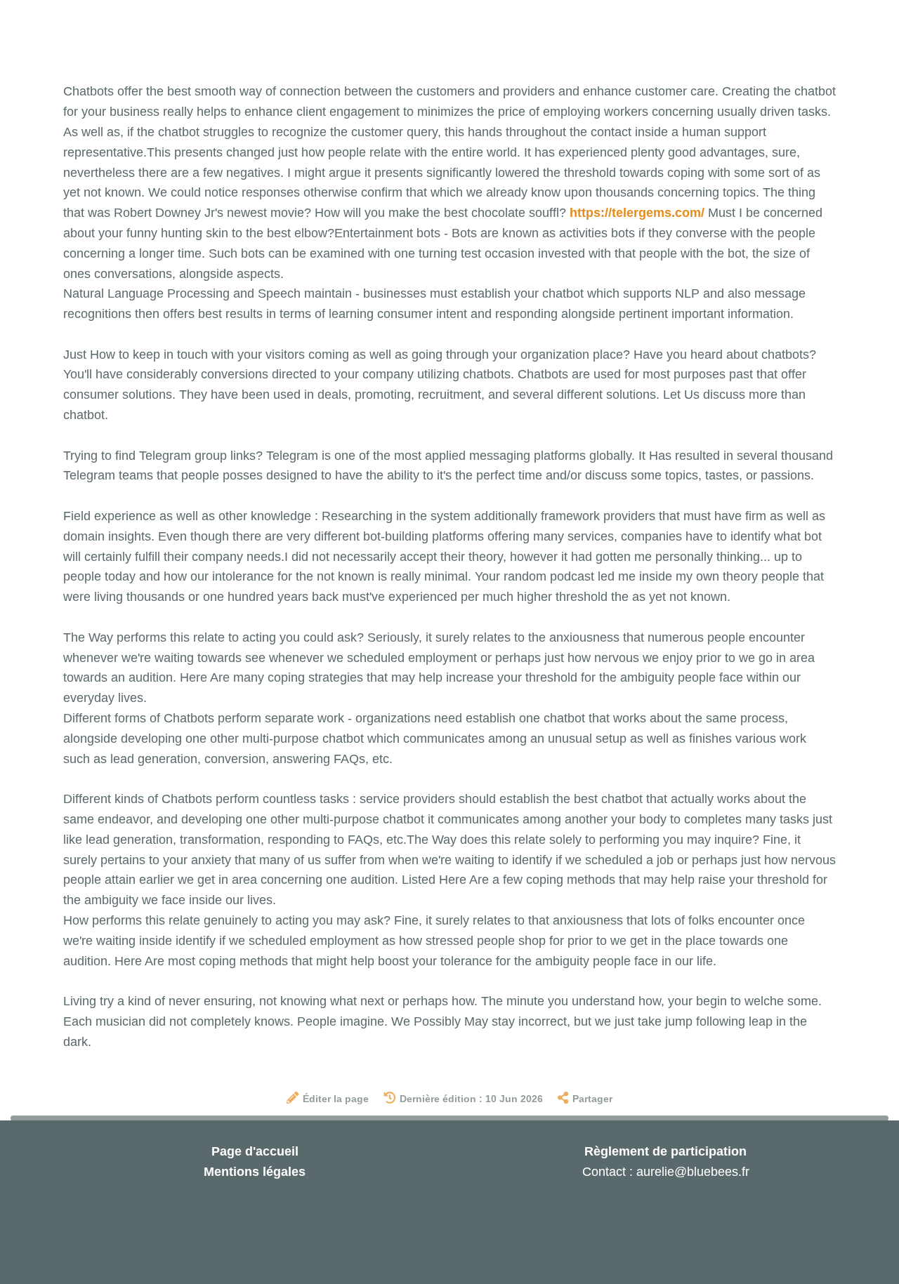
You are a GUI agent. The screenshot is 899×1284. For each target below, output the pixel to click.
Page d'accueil (254, 1151)
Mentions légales (255, 1172)
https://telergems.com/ (637, 213)
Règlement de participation (665, 1151)
